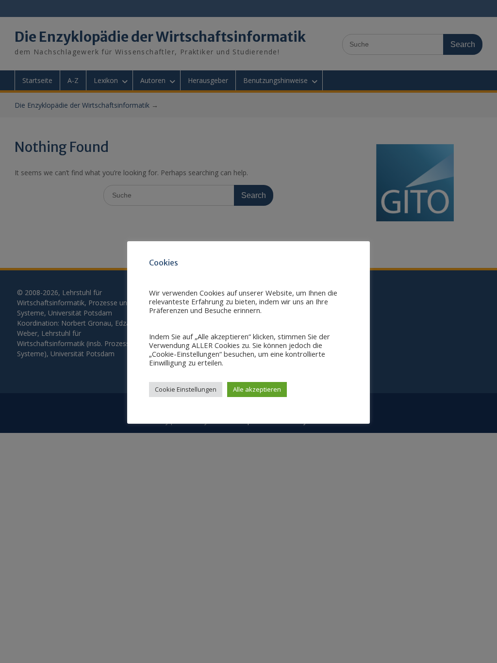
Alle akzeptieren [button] (257, 389)
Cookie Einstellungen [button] (185, 389)
